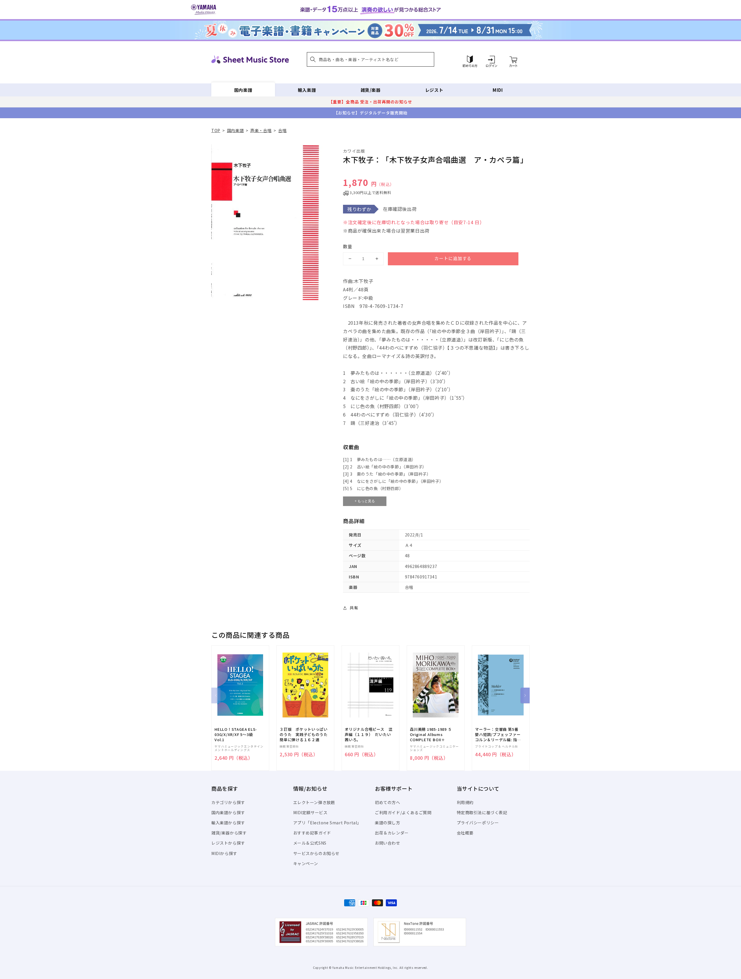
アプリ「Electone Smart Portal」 (327, 822)
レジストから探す (228, 843)
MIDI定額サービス (310, 812)
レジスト (434, 90)
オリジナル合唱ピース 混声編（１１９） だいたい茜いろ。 (368, 734)
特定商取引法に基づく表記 (482, 812)
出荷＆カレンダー (392, 833)
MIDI (498, 90)
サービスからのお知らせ (316, 853)
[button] (370, 59)
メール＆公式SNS (310, 843)
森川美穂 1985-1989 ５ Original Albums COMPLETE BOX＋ (431, 734)
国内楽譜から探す (228, 812)
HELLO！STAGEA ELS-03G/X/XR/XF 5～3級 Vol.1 (235, 734)
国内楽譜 (243, 90)
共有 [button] (354, 608)
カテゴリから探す (228, 802)
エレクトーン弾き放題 (314, 802)
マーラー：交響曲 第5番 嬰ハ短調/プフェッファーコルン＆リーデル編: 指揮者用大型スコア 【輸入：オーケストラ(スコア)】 (498, 735)
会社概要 (465, 833)
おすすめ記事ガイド (312, 833)
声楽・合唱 (261, 130)
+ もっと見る (365, 501)
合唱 (282, 130)
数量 (347, 246)
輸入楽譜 (307, 90)
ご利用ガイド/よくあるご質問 (403, 812)
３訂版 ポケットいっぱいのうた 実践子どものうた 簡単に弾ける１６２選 (305, 734)
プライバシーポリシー (478, 822)
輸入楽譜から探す (228, 822)
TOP (215, 130)
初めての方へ (387, 802)
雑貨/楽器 (371, 90)
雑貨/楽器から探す (229, 833)
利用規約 (465, 802)
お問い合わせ (387, 843)
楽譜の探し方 (387, 822)
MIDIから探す (224, 853)
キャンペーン (305, 863)
